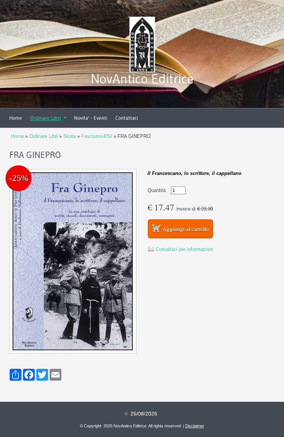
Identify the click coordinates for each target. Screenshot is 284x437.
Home (15, 118)
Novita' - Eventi (90, 118)
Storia (69, 136)
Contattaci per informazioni (184, 249)
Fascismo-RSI (96, 136)
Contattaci (126, 118)
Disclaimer (194, 426)
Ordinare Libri (45, 118)
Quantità (157, 190)
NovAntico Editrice (142, 78)
